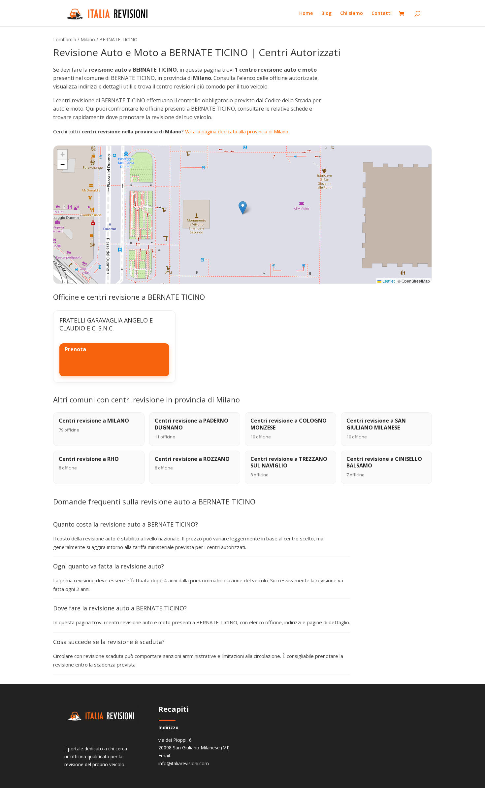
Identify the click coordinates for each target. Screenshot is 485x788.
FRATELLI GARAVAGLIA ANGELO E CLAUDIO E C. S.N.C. (106, 324)
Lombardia (64, 39)
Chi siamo (351, 13)
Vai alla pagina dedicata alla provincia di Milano (237, 131)
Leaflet (388, 281)
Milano (88, 39)
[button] (243, 208)
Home (306, 13)
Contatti (382, 13)
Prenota (75, 349)
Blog (326, 13)
